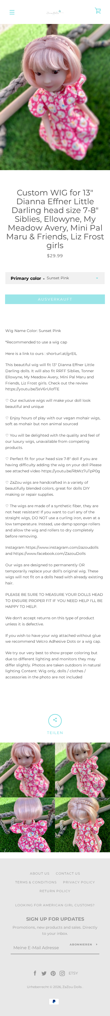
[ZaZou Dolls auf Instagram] (62, 973)
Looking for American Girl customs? (55, 905)
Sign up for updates (55, 919)
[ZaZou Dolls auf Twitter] (44, 973)
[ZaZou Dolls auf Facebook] (35, 973)
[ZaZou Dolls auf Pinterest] (53, 973)
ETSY (73, 973)
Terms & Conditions (36, 882)
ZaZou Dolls (72, 987)
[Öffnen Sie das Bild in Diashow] (55, 97)
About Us (39, 873)
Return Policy (55, 891)
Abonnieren (81, 944)
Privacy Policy (79, 882)
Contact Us (68, 873)
